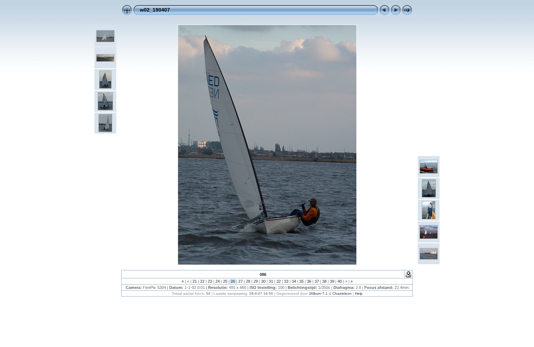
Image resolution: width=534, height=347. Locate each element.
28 (248, 281)
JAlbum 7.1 (318, 293)
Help (359, 293)
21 (194, 281)
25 (225, 281)
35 (301, 281)
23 (210, 281)
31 (271, 281)
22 (202, 281)
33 (286, 281)
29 (255, 281)
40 (339, 281)
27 (240, 281)
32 (278, 281)
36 (309, 281)
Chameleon (342, 293)
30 (263, 281)
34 (294, 281)
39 (332, 281)
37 (316, 281)
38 (324, 281)
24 (217, 281)
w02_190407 (155, 10)
